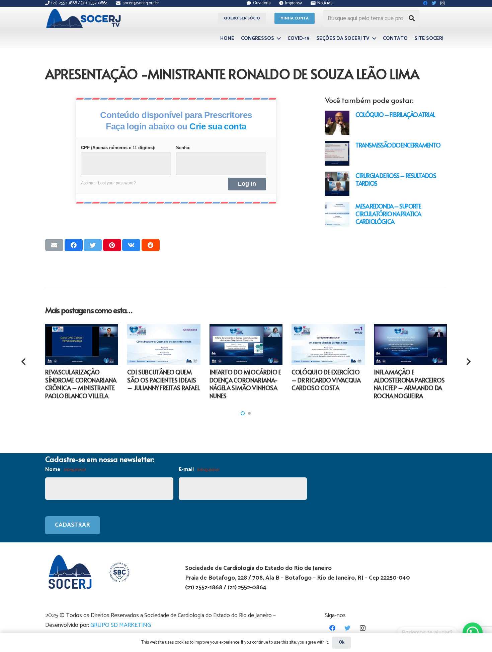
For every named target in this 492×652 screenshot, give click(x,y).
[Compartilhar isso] (74, 245)
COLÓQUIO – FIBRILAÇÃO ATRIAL (395, 114)
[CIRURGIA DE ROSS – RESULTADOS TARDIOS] (337, 184)
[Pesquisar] (412, 18)
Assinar (88, 183)
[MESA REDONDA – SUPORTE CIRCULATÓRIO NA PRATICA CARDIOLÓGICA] (337, 214)
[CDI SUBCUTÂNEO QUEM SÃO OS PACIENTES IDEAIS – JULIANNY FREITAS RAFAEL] (163, 344)
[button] (242, 413)
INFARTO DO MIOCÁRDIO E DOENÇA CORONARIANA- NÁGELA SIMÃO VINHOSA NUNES (245, 384)
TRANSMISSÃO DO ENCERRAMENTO (397, 145)
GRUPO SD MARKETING (120, 625)
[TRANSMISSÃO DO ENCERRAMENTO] (337, 153)
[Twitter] (347, 628)
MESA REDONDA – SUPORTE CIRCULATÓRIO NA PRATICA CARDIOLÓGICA (388, 214)
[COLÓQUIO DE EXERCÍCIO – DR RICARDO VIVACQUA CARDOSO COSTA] (328, 344)
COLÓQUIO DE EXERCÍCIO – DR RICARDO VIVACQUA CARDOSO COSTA (326, 380)
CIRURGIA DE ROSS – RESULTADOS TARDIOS (395, 179)
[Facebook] (332, 628)
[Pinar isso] (112, 245)
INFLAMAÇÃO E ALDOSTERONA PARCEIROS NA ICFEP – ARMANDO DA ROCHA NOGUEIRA (409, 384)
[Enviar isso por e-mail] (54, 245)
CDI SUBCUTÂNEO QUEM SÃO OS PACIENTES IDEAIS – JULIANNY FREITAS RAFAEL (163, 380)
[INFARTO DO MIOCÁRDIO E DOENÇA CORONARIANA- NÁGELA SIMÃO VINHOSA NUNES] (246, 344)
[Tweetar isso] (93, 245)
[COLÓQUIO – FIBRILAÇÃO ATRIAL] (337, 123)
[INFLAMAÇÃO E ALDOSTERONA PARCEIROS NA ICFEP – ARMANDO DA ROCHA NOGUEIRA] (410, 344)
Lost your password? (117, 183)
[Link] (84, 18)
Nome (65, 469)
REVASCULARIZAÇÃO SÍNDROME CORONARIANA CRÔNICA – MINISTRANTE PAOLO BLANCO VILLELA (80, 384)
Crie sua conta (217, 126)
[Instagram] (362, 628)
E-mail (199, 469)
